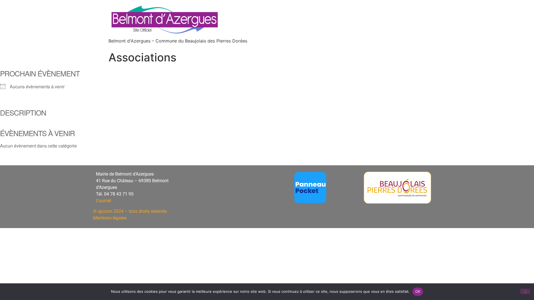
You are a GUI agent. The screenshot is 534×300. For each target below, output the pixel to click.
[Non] (525, 291)
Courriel (103, 200)
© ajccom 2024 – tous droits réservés (130, 211)
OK (418, 291)
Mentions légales (110, 218)
